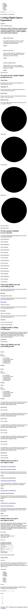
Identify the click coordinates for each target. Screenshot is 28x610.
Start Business (4, 339)
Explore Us (3, 23)
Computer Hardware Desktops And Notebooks (8, 480)
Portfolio (5, 5)
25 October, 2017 (4, 466)
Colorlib (3, 608)
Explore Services (4, 557)
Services (5, 4)
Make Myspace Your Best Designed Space (7, 493)
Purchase (2, 365)
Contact (5, 9)
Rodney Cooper (4, 301)
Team (4, 7)
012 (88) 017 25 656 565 (6, 542)
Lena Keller (3, 319)
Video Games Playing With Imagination (7, 505)
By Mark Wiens (12, 466)
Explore (5, 45)
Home (4, 3)
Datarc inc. (20, 607)
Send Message (4, 552)
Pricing (4, 579)
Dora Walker (3, 310)
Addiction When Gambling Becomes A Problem (8, 469)
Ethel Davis (3, 293)
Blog (4, 8)
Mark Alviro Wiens (4, 407)
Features (5, 573)
